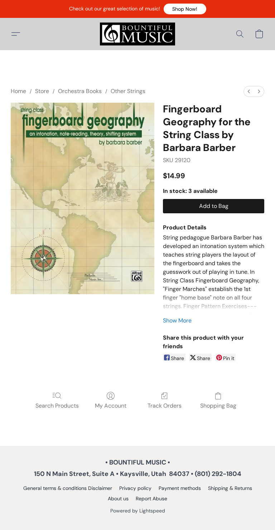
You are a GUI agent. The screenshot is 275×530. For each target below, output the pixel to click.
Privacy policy (135, 488)
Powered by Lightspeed (137, 510)
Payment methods (180, 488)
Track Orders (165, 405)
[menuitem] (249, 91)
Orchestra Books (80, 91)
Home (18, 91)
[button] (185, 9)
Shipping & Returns (230, 488)
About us (118, 498)
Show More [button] (177, 320)
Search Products (57, 405)
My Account (110, 405)
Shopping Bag (218, 405)
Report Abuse (151, 498)
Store (42, 91)
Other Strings (128, 91)
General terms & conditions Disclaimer (67, 488)
